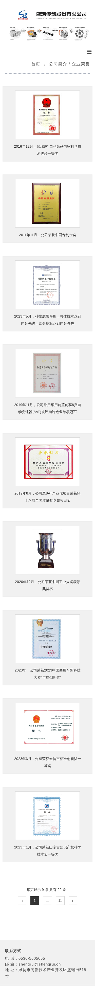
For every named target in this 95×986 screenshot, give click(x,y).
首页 (36, 64)
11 (60, 901)
